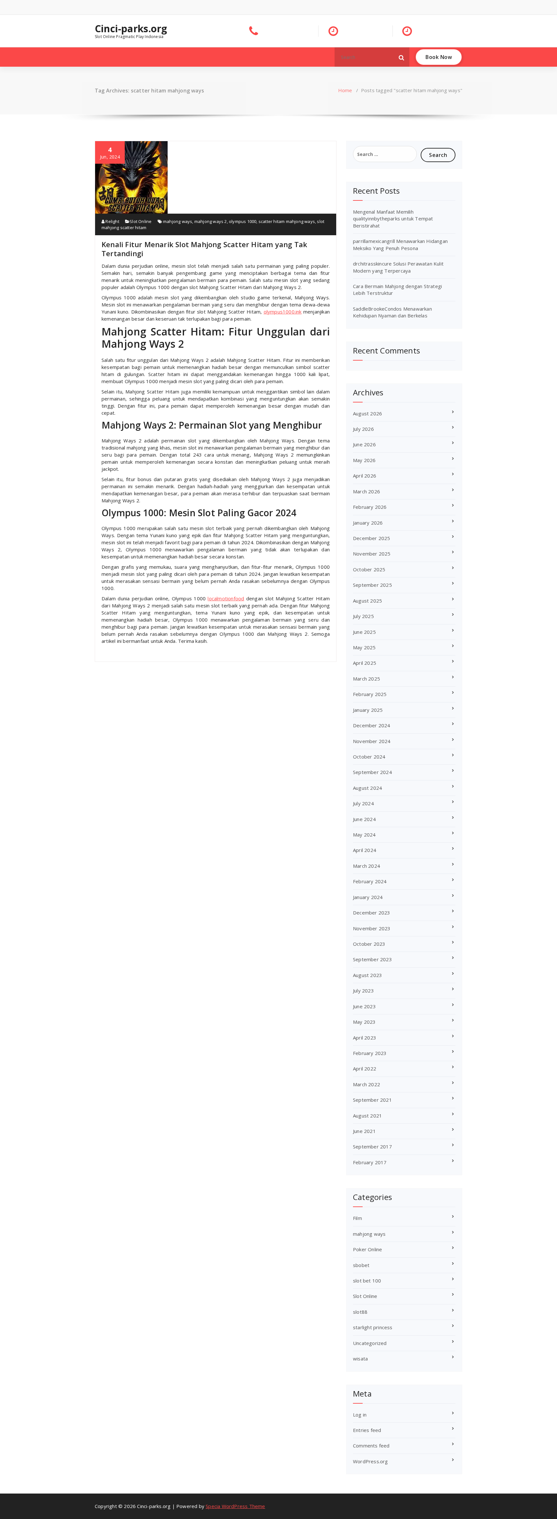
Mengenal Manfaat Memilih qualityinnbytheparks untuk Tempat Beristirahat (393, 218)
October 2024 (369, 756)
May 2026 (364, 460)
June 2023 (364, 1006)
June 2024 (364, 819)
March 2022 (366, 1084)
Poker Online (367, 1249)
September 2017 (372, 1146)
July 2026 (363, 429)
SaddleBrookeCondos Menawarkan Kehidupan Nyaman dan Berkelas (392, 312)
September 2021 (372, 1100)
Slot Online (140, 221)
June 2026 (364, 444)
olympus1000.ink (283, 311)
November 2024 (372, 741)
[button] (401, 57)
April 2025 (364, 663)
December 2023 (371, 912)
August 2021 (367, 1115)
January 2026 (368, 522)
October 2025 (369, 569)
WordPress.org (370, 1461)
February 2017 (370, 1162)
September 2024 (372, 772)
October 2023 (369, 944)
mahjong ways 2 (210, 221)
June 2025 (364, 632)
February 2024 (370, 881)
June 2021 (364, 1131)
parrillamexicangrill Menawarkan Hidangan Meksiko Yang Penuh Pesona (400, 244)
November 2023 (372, 928)
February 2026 (370, 507)
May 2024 (364, 834)
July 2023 (363, 990)
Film (357, 1218)
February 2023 (370, 1053)
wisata (360, 1358)
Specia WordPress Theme (235, 1506)
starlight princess (373, 1327)
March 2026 (366, 491)
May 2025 (364, 647)
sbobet (361, 1265)
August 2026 (367, 413)
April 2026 (364, 475)
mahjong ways (177, 221)
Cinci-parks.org (131, 28)
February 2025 (370, 694)
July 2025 (363, 616)
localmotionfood (226, 598)
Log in (359, 1414)
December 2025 (371, 538)
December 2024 (371, 725)
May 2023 (364, 1022)
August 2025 (367, 600)
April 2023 (364, 1037)
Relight (111, 221)
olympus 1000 (242, 221)
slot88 (360, 1312)
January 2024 (368, 897)
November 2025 (372, 553)
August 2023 (367, 975)
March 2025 (366, 678)
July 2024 (363, 803)
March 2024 (366, 866)
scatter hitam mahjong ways (287, 221)
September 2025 (372, 585)
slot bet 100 (367, 1280)
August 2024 (367, 788)
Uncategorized (370, 1343)
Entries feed (367, 1430)
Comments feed (371, 1445)
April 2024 (364, 850)
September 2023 (372, 959)
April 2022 (364, 1068)
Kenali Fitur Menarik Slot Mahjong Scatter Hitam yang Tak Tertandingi (204, 248)
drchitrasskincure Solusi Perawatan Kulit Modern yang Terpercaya (398, 267)
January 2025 (368, 710)
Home (345, 90)
